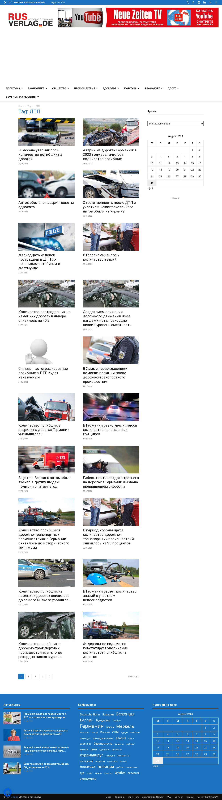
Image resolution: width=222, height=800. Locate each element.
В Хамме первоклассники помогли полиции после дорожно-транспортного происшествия (105, 375)
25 (160, 176)
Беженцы (125, 714)
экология (133, 772)
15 (192, 163)
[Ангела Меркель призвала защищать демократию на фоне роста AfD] (12, 735)
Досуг (172, 88)
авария (121, 738)
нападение (86, 761)
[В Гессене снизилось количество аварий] (111, 237)
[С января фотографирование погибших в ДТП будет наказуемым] (46, 350)
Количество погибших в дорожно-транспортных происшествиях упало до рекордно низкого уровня (40, 650)
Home (21, 106)
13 (177, 163)
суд (82, 772)
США (115, 732)
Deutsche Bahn (90, 714)
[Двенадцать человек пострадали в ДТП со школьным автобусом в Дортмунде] (46, 237)
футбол (120, 772)
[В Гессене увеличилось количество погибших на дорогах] (46, 132)
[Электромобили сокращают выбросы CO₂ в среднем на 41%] (12, 768)
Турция (124, 732)
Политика (13, 88)
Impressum (133, 796)
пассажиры (112, 761)
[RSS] (210, 2)
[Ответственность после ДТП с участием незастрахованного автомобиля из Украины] (111, 184)
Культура (130, 88)
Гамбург (117, 720)
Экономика (36, 88)
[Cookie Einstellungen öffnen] (7, 795)
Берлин (87, 720)
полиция (106, 766)
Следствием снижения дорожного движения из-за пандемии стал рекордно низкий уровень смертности (107, 318)
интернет (117, 749)
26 (169, 176)
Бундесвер (103, 720)
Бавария (108, 714)
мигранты (123, 755)
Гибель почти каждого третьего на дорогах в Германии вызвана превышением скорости (111, 482)
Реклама (190, 796)
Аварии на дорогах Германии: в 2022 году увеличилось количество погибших (110, 154)
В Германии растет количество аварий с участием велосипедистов (109, 595)
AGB (169, 796)
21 (185, 169)
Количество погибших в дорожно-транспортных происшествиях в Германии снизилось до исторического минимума (43, 539)
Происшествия (84, 88)
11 (160, 163)
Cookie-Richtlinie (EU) (208, 796)
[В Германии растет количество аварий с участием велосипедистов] (111, 573)
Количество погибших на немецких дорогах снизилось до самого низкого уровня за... (44, 595)
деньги (84, 749)
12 (169, 163)
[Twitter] (216, 2)
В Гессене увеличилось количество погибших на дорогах (40, 154)
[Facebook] (193, 2)
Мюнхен (84, 732)
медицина (110, 755)
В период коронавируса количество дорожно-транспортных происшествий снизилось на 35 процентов (108, 536)
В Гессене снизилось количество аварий (101, 257)
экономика (88, 778)
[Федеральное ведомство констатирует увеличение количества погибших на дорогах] (111, 625)
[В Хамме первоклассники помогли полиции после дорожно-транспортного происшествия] (111, 350)
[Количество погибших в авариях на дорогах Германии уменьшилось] (46, 407)
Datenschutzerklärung (153, 796)
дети (94, 749)
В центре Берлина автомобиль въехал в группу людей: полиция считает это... (44, 482)
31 (152, 183)
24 (152, 176)
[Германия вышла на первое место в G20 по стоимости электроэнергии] (12, 718)
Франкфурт (152, 88)
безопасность (103, 743)
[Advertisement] (111, 58)
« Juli (150, 188)
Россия (105, 732)
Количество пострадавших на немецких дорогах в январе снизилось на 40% (44, 316)
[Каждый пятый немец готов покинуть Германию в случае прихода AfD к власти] (12, 751)
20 (177, 169)
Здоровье (109, 88)
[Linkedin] (204, 2)
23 (199, 169)
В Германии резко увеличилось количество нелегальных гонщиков (110, 429)
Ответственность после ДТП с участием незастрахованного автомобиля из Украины (109, 207)
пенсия (123, 761)
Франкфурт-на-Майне (103, 738)
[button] (187, 2)
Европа (110, 727)
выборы (130, 743)
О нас (108, 796)
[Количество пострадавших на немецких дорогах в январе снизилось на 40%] (46, 293)
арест (131, 738)
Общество (59, 88)
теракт (90, 773)
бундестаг (119, 744)
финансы (108, 773)
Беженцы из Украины (21, 96)
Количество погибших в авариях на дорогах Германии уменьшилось (44, 429)
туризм (98, 773)
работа (119, 767)
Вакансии (119, 796)
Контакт (178, 796)
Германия (92, 726)
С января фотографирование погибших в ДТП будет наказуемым (43, 372)
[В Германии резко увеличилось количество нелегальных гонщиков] (111, 407)
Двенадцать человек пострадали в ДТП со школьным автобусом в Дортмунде (39, 261)
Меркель (125, 726)
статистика (131, 767)
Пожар (95, 732)
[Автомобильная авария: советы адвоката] (46, 184)
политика (87, 767)
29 (192, 176)
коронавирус (91, 755)
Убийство (135, 732)
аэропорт (85, 743)
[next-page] (50, 676)
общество (100, 761)
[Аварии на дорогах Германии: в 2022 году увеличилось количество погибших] (111, 132)
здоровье (104, 749)
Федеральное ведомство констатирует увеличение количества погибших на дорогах (105, 650)
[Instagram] (198, 2)
